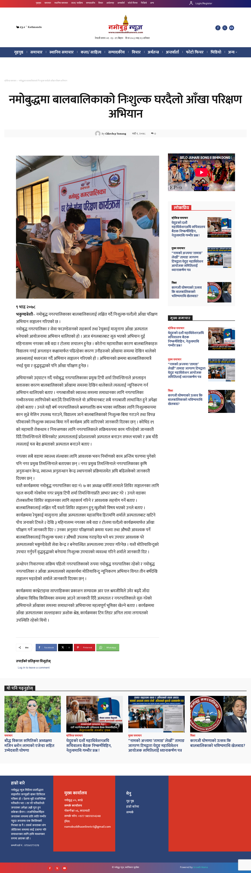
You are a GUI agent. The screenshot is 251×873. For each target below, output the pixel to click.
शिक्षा (174, 282)
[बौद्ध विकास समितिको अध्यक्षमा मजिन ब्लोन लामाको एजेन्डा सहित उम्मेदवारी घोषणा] (32, 714)
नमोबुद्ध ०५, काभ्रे (73, 800)
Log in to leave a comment (34, 667)
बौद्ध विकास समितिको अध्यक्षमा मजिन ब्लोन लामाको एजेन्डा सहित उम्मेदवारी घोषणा (29, 745)
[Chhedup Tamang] (98, 133)
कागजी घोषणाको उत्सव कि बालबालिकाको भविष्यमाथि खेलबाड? (187, 292)
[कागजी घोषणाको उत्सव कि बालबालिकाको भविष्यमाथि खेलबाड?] (219, 292)
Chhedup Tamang (115, 133)
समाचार (8, 735)
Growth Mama (200, 867)
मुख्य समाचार (178, 248)
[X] (224, 27)
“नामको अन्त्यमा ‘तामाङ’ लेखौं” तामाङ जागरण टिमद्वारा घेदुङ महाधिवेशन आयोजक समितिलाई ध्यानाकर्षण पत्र (187, 261)
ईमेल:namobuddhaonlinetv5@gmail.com (87, 824)
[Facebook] (217, 27)
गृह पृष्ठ (130, 801)
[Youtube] (231, 27)
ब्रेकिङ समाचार (10, 80)
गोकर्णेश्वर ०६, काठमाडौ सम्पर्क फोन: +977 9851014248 (82, 813)
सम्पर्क (130, 812)
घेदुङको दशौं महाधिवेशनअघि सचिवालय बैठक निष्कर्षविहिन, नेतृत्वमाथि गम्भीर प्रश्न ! (188, 229)
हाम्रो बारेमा (132, 806)
